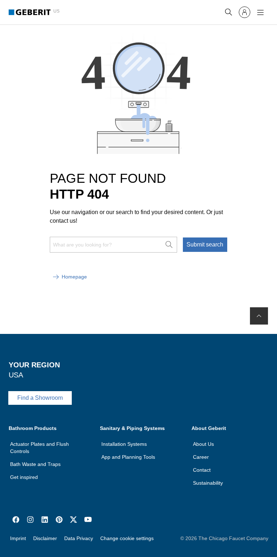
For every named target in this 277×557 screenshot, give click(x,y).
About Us (203, 444)
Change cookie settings (127, 538)
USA (16, 375)
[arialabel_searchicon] (229, 12)
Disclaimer (45, 538)
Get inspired (24, 477)
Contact (202, 470)
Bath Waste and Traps (35, 464)
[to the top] (259, 316)
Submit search (204, 244)
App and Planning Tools (128, 457)
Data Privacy (78, 538)
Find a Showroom (40, 398)
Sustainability (208, 483)
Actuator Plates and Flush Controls (39, 447)
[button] (229, 12)
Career (201, 457)
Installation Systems (124, 444)
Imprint (18, 538)
